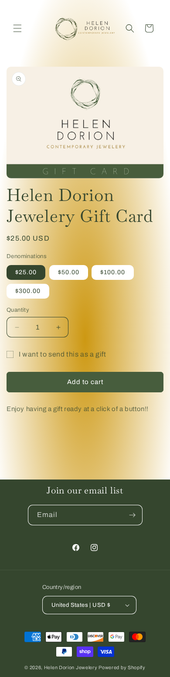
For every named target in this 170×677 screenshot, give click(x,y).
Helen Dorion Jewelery (71, 667)
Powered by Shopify (122, 667)
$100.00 (112, 272)
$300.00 (28, 291)
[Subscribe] (132, 515)
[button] (17, 28)
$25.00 (26, 272)
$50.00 (68, 272)
